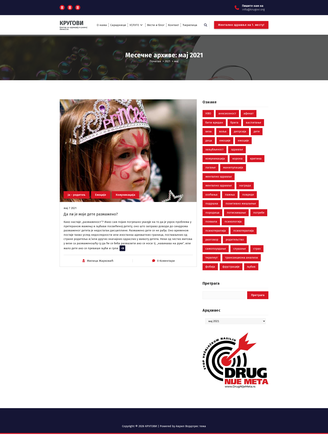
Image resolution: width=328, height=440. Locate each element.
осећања (211, 194)
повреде (248, 194)
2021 (167, 61)
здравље (237, 149)
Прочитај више (130, 248)
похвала (211, 221)
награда (245, 185)
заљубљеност (214, 149)
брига (234, 122)
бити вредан (214, 122)
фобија (210, 266)
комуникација (215, 158)
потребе (258, 212)
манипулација (233, 167)
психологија (233, 221)
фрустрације (231, 266)
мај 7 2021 (70, 208)
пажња (230, 194)
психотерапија (215, 230)
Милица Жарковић (100, 260)
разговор (211, 239)
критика (256, 158)
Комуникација (125, 194)
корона (237, 158)
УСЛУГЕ (134, 25)
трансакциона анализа (241, 257)
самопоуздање (215, 248)
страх (257, 248)
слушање (239, 248)
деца (208, 140)
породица (212, 212)
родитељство (235, 239)
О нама (102, 25)
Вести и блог (156, 25)
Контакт (173, 25)
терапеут (211, 257)
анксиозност (227, 113)
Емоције (100, 194)
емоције (224, 140)
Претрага (211, 283)
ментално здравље (218, 176)
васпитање (253, 122)
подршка (211, 203)
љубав (251, 266)
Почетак (155, 61)
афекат (249, 113)
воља (222, 131)
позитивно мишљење (241, 203)
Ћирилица (189, 25)
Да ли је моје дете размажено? (91, 214)
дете (257, 131)
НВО (208, 113)
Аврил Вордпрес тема (191, 426)
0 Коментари (166, 260)
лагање (210, 167)
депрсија (240, 131)
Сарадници (118, 25)
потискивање (236, 212)
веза (208, 131)
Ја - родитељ (76, 194)
